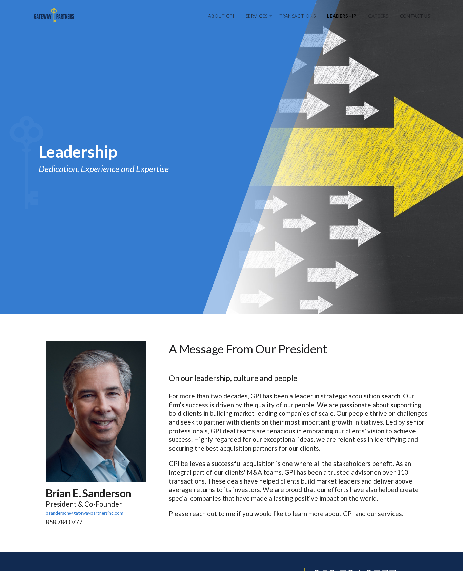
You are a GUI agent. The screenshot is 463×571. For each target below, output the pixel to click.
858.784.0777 (64, 522)
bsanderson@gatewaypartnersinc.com (84, 513)
